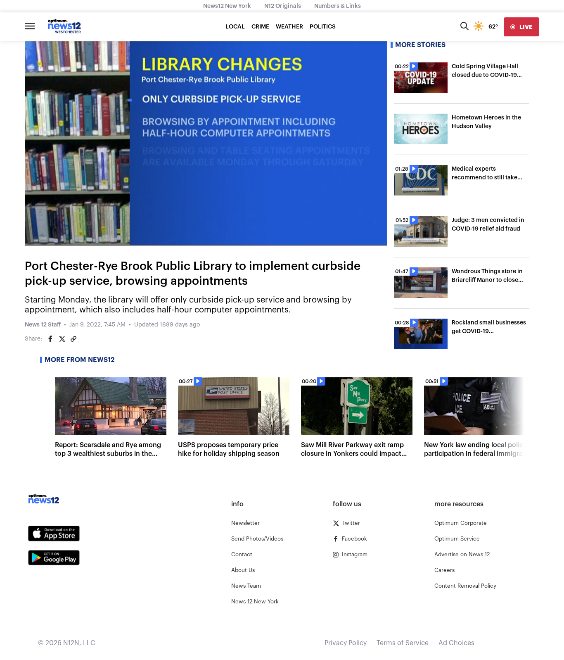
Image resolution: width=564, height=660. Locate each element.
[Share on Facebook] (50, 339)
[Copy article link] (73, 339)
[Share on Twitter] (62, 339)
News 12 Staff (43, 325)
